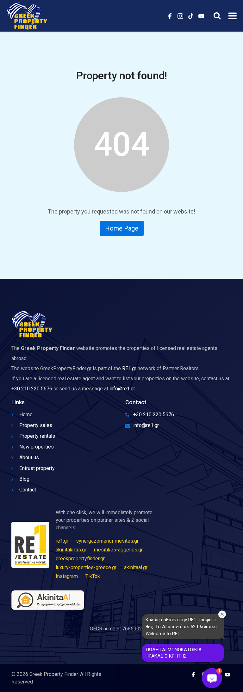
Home (26, 415)
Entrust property (37, 468)
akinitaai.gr (135, 567)
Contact (27, 490)
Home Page (121, 228)
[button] (212, 678)
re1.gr (62, 541)
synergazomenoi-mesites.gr (107, 541)
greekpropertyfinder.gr (80, 559)
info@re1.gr (122, 389)
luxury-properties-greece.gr (86, 567)
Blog (24, 479)
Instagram (67, 576)
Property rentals (37, 436)
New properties (36, 447)
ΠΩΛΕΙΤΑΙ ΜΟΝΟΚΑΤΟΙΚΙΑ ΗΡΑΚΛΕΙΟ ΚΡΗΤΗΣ (174, 653)
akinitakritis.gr (71, 550)
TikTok (92, 576)
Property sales (35, 425)
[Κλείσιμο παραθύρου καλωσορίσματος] (222, 614)
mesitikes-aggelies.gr (118, 550)
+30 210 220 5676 (31, 389)
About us (29, 457)
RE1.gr (129, 368)
